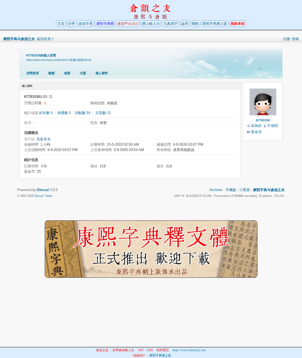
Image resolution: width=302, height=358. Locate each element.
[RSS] (87, 59)
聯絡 (195, 23)
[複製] (80, 59)
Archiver (215, 190)
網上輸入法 (151, 23)
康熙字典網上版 (214, 23)
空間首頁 (33, 73)
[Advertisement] (151, 316)
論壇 (184, 23)
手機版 (231, 190)
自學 (71, 23)
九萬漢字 (170, 23)
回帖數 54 (82, 113)
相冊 (67, 73)
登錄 (295, 39)
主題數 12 (103, 113)
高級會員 (43, 139)
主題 (83, 73)
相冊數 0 (64, 113)
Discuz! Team (43, 195)
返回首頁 (44, 39)
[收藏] (73, 59)
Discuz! (43, 190)
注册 (286, 39)
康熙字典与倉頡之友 (19, 39)
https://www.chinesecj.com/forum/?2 (47, 59)
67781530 (263, 120)
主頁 (60, 23)
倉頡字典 (85, 23)
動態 (51, 73)
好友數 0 (46, 113)
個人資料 (102, 73)
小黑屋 (244, 190)
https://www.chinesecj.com (189, 350)
